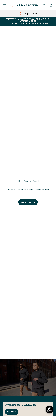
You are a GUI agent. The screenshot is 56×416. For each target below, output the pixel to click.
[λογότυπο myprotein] (27, 5)
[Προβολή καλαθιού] (51, 5)
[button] (49, 409)
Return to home (28, 202)
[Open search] (11, 5)
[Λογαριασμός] (44, 5)
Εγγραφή (11, 412)
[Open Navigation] (5, 5)
